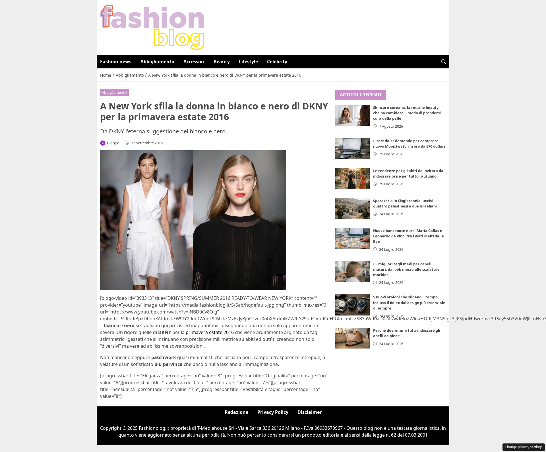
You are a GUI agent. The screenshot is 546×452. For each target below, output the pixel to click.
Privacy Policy (272, 412)
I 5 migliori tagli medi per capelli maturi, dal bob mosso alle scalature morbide (406, 269)
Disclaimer (309, 412)
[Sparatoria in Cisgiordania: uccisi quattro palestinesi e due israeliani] (352, 208)
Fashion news (115, 61)
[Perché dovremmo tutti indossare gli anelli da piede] (352, 338)
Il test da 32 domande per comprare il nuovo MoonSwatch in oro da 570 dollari (409, 143)
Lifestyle (248, 61)
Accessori (193, 61)
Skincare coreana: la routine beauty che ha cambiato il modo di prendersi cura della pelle (407, 113)
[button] (443, 61)
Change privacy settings (524, 447)
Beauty (222, 61)
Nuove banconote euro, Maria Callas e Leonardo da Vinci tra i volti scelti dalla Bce (408, 236)
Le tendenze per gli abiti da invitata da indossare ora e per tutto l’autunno (408, 173)
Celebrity (277, 61)
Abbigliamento (157, 61)
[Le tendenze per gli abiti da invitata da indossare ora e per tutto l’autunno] (352, 178)
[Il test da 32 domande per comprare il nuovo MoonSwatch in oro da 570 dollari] (352, 148)
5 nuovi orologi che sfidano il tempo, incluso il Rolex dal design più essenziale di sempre (409, 303)
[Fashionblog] (152, 27)
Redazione (236, 412)
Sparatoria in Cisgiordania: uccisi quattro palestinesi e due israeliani (405, 203)
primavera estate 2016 (210, 332)
